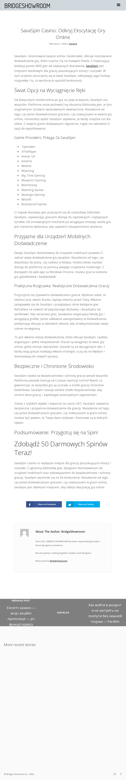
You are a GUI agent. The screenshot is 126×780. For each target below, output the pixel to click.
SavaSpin (92, 66)
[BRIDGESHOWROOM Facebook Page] (121, 774)
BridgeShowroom (58, 560)
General (73, 43)
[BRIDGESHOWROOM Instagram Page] (115, 774)
